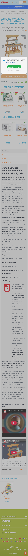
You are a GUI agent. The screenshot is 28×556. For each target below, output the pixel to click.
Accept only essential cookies (14, 70)
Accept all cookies (14, 67)
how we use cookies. (10, 62)
